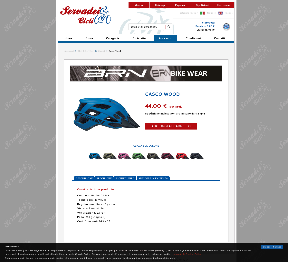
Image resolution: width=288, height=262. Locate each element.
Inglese (229, 13)
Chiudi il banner (272, 247)
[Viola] (124, 160)
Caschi (101, 51)
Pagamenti (181, 5)
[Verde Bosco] (153, 160)
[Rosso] (182, 160)
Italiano (211, 13)
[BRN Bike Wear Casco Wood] (106, 138)
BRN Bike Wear (86, 51)
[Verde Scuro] (110, 160)
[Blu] (95, 160)
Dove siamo (223, 5)
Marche (139, 5)
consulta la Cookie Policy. (187, 254)
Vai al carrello (206, 29)
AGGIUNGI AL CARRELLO (171, 126)
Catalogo (160, 5)
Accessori (69, 51)
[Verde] (139, 160)
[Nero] (197, 160)
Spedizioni (202, 5)
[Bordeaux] (168, 160)
